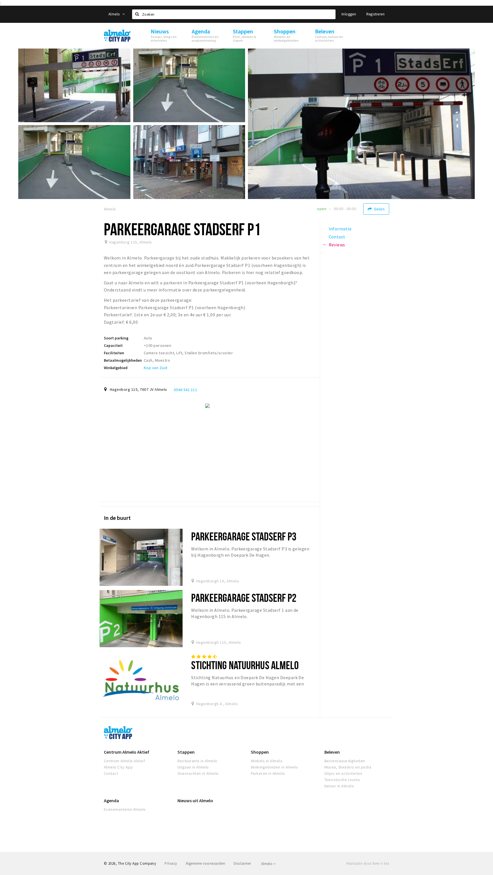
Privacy (171, 863)
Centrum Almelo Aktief (126, 752)
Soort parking (116, 338)
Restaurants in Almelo (197, 760)
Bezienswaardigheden (344, 760)
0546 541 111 (185, 389)
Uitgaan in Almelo (193, 767)
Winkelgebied (116, 367)
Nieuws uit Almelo (195, 800)
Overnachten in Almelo (198, 773)
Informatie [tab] (340, 229)
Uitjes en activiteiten (343, 773)
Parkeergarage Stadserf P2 (243, 598)
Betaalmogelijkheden (123, 360)
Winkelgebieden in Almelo (274, 767)
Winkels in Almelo (266, 760)
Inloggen (349, 14)
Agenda (111, 800)
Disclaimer (242, 863)
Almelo (114, 14)
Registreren (375, 14)
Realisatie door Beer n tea (367, 863)
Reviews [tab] (337, 245)
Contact (111, 773)
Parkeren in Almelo (268, 773)
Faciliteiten (114, 352)
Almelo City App (118, 767)
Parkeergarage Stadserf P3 (243, 536)
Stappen (186, 752)
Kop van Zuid (155, 367)
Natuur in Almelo (339, 785)
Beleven (332, 752)
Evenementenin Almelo (125, 809)
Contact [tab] (337, 237)
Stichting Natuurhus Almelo (245, 665)
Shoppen (260, 752)
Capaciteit (113, 345)
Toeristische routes (342, 779)
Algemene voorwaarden (205, 863)
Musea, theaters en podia (347, 767)
